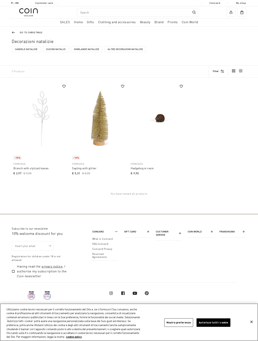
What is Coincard (102, 238)
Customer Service (162, 233)
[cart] (241, 12)
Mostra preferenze (178, 322)
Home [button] (78, 22)
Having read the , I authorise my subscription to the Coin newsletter (42, 271)
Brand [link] (159, 22)
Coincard (214, 2)
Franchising (227, 231)
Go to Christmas (31, 32)
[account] (231, 12)
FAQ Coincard (100, 243)
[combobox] (137, 12)
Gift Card (130, 231)
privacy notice (52, 266)
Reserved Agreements (99, 255)
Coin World (195, 231)
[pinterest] (146, 293)
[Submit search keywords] (194, 12)
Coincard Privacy (102, 248)
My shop (241, 2)
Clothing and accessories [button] (117, 22)
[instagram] (111, 293)
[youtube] (134, 293)
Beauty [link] (145, 22)
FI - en (15, 2)
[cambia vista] (233, 71)
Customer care (44, 2)
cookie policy (74, 336)
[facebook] (123, 293)
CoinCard (98, 231)
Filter (216, 71)
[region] (129, 322)
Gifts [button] (90, 22)
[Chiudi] (251, 321)
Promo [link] (172, 22)
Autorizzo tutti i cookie (213, 322)
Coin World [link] (190, 22)
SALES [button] (65, 22)
